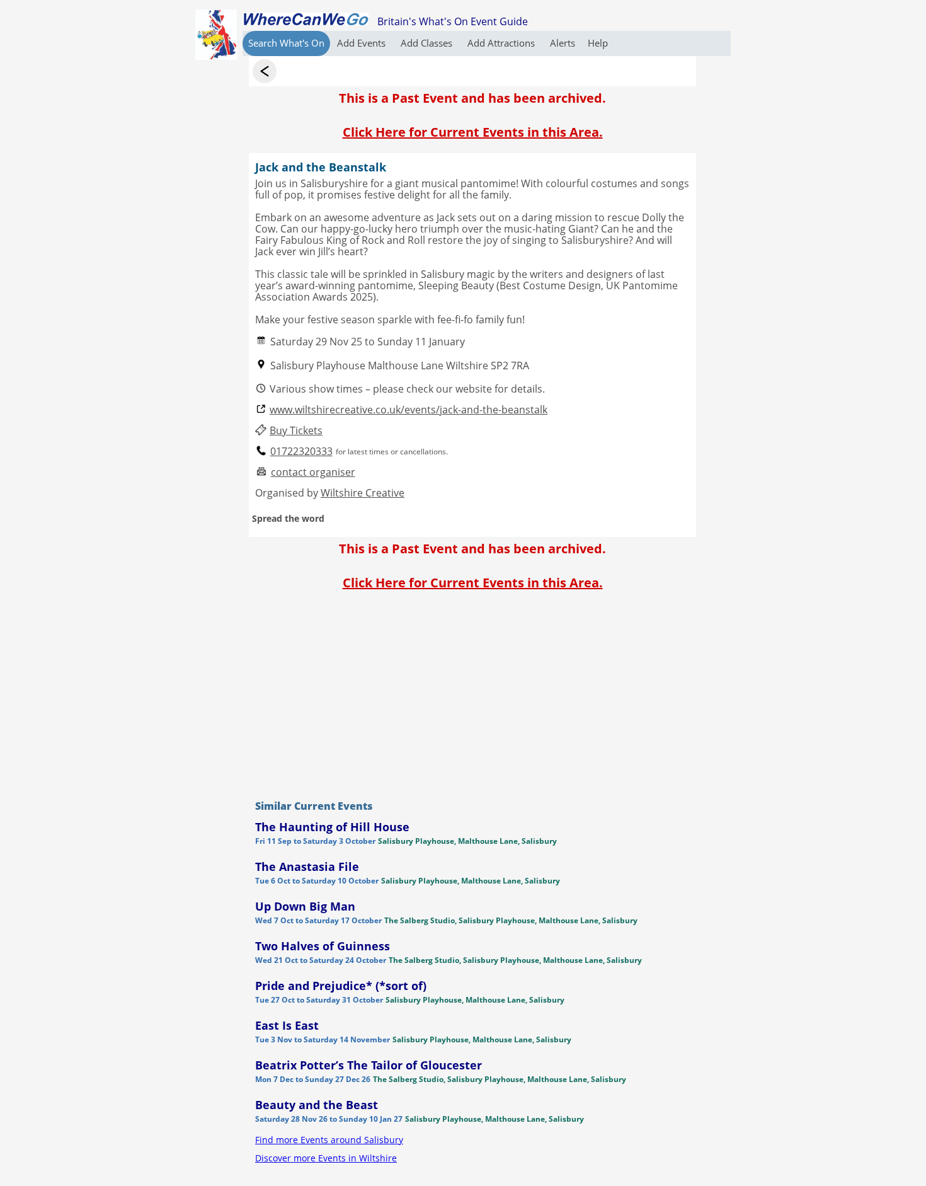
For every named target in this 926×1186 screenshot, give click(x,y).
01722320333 (301, 451)
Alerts (562, 43)
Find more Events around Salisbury (329, 1140)
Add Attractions (502, 43)
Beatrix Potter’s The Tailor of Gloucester (368, 1065)
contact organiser (313, 472)
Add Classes (428, 43)
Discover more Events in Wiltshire (326, 1158)
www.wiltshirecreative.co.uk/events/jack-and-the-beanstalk (408, 410)
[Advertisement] (472, 692)
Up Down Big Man (305, 906)
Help (598, 43)
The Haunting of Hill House (332, 826)
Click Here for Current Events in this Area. (473, 132)
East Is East (287, 1025)
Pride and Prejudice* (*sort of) (340, 985)
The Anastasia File (307, 866)
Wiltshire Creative (362, 493)
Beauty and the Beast (316, 1104)
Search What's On (286, 43)
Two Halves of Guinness (322, 945)
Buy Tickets (296, 430)
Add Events (362, 43)
